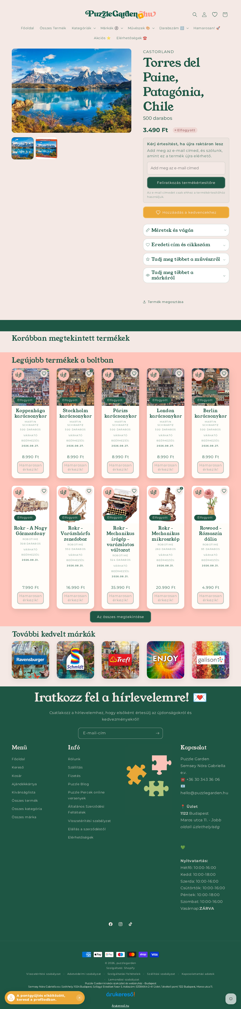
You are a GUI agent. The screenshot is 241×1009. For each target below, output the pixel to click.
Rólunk (74, 759)
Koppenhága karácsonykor (30, 413)
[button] (195, 14)
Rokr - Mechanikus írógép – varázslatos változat (120, 539)
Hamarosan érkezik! (30, 467)
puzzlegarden (126, 963)
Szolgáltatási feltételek (124, 974)
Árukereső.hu (120, 1005)
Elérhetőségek (80, 837)
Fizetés (74, 776)
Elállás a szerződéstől (87, 829)
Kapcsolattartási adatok (198, 974)
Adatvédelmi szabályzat (84, 974)
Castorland (158, 52)
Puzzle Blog (78, 784)
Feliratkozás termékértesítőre (186, 182)
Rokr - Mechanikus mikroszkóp (165, 533)
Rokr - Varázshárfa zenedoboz (75, 533)
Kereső (18, 767)
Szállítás (75, 767)
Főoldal (18, 759)
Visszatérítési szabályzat (89, 821)
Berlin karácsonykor (210, 413)
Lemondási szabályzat (123, 979)
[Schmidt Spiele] (75, 660)
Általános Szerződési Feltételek (86, 809)
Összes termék (25, 800)
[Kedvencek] (214, 14)
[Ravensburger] (30, 660)
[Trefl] (120, 660)
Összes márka (24, 817)
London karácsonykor (165, 413)
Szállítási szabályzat (161, 974)
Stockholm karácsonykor (75, 413)
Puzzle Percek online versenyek (86, 795)
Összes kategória (27, 809)
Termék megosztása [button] (165, 302)
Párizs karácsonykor (120, 413)
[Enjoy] (165, 660)
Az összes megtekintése (120, 617)
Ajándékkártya (24, 784)
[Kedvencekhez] (44, 373)
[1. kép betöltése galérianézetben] (22, 148)
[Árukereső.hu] (120, 997)
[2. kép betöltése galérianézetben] (46, 148)
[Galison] (210, 660)
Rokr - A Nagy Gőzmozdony (30, 530)
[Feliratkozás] (157, 733)
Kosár (17, 776)
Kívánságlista (24, 792)
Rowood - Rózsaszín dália (210, 533)
